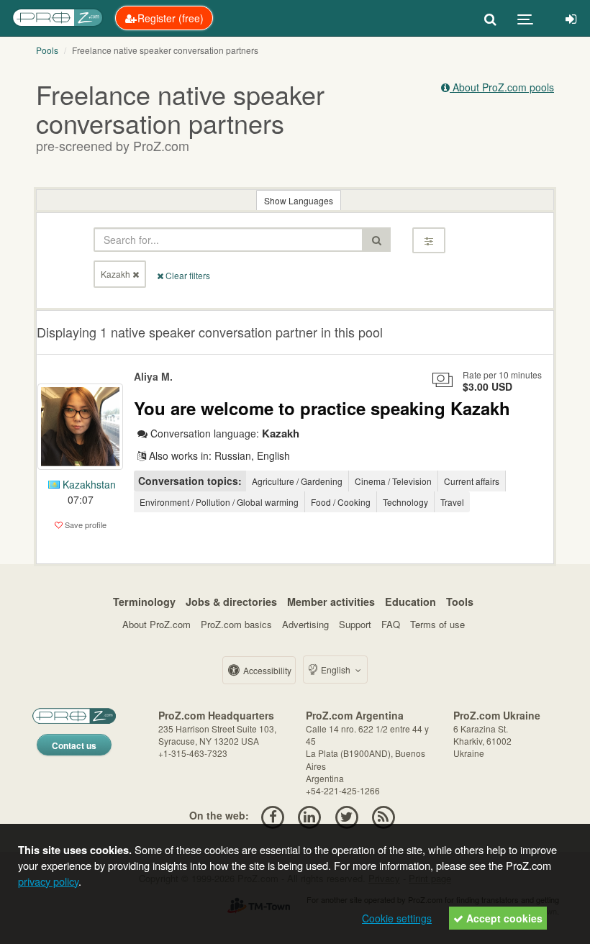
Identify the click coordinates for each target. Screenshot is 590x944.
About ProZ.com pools (502, 87)
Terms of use (437, 624)
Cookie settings (397, 918)
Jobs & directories (231, 601)
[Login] (571, 18)
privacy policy (48, 881)
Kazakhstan (88, 484)
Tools (459, 601)
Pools (47, 50)
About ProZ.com (156, 624)
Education (410, 601)
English (336, 669)
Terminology (144, 601)
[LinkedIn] (309, 815)
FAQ (390, 624)
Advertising (305, 624)
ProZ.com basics (236, 624)
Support (355, 624)
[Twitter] (346, 815)
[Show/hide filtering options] (428, 240)
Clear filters (186, 275)
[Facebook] (272, 815)
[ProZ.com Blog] (383, 815)
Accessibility (266, 670)
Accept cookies (503, 918)
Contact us (74, 745)
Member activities (331, 601)
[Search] (490, 18)
